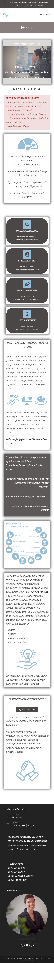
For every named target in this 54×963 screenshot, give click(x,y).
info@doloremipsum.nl (23, 825)
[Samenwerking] (27, 284)
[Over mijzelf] (27, 314)
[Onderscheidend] (27, 224)
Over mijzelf (27, 320)
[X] (33, 944)
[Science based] (27, 254)
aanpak (14, 684)
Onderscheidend (27, 231)
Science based (27, 261)
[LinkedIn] (27, 944)
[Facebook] (20, 944)
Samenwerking (27, 291)
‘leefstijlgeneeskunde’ (28, 679)
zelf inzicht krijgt (40, 592)
